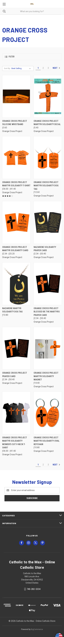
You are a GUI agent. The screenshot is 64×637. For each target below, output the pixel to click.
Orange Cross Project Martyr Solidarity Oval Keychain (47, 441)
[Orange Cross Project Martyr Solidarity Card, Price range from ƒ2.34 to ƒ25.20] (16, 222)
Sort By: (7, 68)
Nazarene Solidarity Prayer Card (45, 249)
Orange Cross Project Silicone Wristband (14, 123)
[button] (32, 56)
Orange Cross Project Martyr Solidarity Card (15, 249)
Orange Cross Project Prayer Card (14, 375)
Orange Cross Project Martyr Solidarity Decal (47, 123)
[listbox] (21, 68)
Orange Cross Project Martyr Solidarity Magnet (46, 376)
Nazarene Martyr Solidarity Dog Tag (12, 310)
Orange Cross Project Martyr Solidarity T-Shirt (16, 184)
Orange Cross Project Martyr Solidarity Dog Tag (46, 185)
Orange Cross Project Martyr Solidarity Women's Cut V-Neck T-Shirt (14, 442)
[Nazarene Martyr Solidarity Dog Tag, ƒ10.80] (16, 283)
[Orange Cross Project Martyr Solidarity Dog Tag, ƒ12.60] (47, 157)
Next (55, 68)
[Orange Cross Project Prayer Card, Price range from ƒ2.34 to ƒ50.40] (16, 348)
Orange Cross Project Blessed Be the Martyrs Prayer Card (47, 311)
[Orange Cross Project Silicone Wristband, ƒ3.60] (16, 96)
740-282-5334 (33, 589)
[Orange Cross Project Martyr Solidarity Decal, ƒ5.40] (47, 96)
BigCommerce (37, 629)
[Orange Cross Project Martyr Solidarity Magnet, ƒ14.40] (47, 348)
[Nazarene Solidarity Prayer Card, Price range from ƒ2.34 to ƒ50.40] (47, 222)
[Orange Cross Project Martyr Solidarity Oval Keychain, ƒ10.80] (47, 413)
